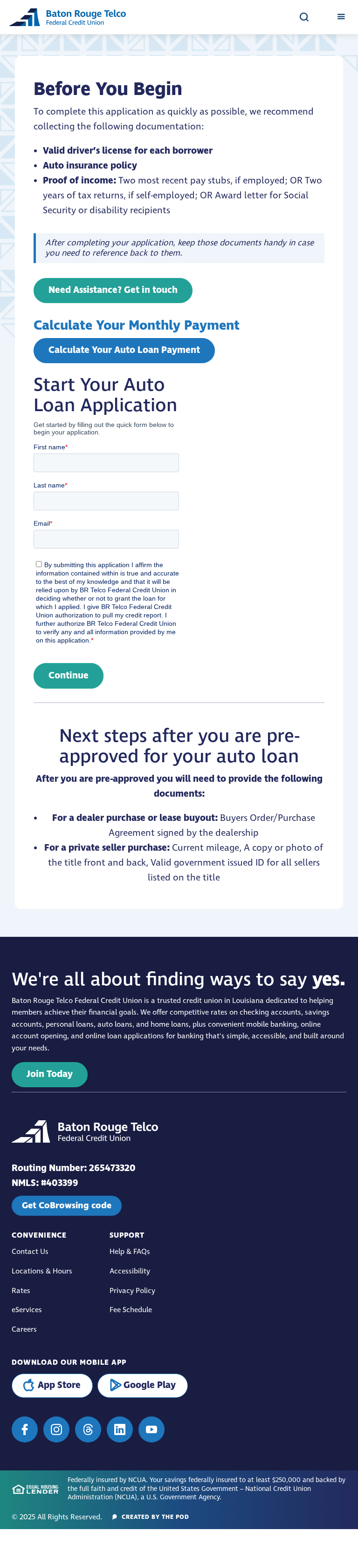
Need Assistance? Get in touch (113, 290)
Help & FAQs (130, 1252)
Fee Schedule (131, 1310)
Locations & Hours (42, 1271)
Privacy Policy (132, 1291)
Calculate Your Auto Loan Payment (124, 350)
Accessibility (130, 1271)
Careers (24, 1329)
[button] (341, 17)
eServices (27, 1310)
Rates (21, 1291)
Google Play (150, 1385)
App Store (59, 1385)
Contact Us (30, 1252)
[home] (67, 17)
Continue (68, 676)
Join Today (50, 1074)
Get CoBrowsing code (66, 1205)
